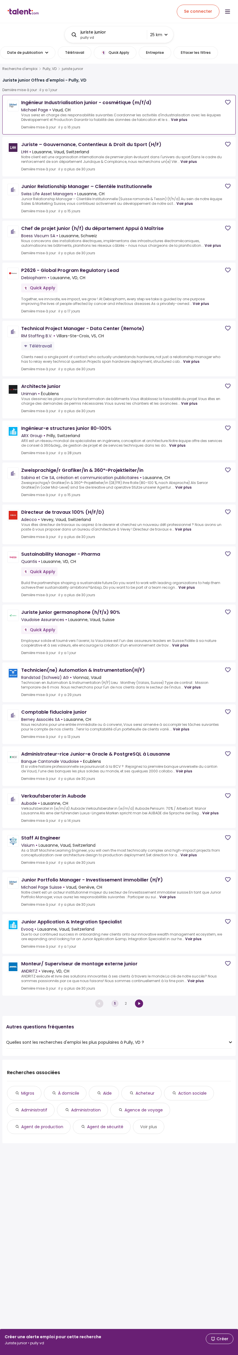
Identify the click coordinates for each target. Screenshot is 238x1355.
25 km (156, 35)
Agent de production (42, 1127)
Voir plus (179, 119)
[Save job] (228, 102)
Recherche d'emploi (19, 69)
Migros (27, 1093)
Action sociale (192, 1093)
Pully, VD (50, 69)
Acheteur (145, 1093)
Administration (86, 1110)
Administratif (34, 1110)
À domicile (68, 1093)
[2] (139, 1003)
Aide (107, 1093)
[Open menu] (227, 11)
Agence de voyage (144, 1110)
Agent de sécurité (105, 1127)
